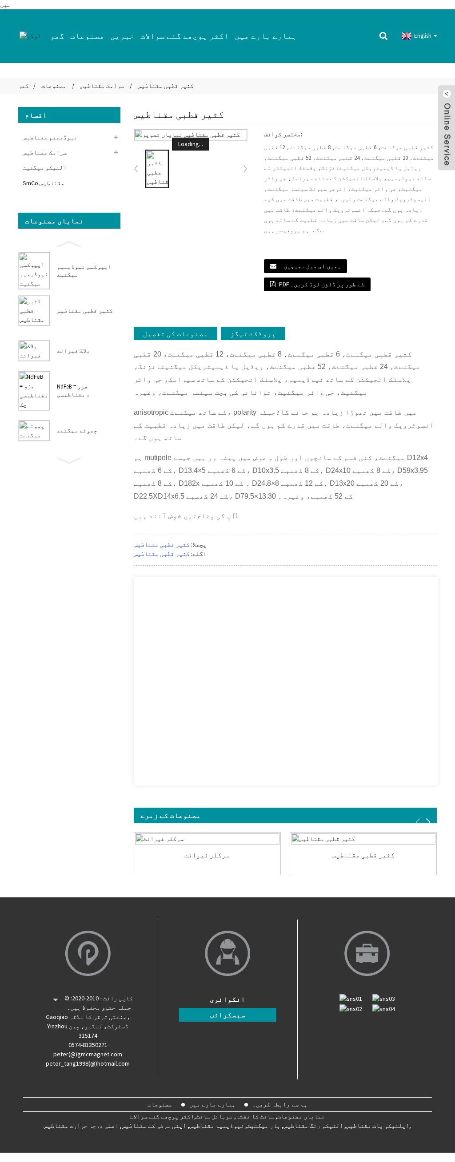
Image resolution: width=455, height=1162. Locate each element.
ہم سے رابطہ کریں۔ (87, 89)
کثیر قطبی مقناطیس (85, 310)
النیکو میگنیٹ (45, 167)
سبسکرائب (227, 1014)
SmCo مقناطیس (43, 183)
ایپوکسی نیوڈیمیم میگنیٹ (84, 270)
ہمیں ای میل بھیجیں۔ (310, 266)
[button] (69, 242)
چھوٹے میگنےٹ (77, 430)
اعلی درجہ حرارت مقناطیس (81, 1126)
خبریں (122, 36)
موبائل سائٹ (214, 1116)
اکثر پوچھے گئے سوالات (184, 36)
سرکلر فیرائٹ (207, 855)
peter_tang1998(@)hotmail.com (88, 1063)
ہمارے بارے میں (266, 36)
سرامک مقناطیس (45, 152)
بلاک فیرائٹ (73, 350)
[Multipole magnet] (363, 839)
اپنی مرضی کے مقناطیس (154, 1126)
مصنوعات (87, 36)
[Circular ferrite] (207, 839)
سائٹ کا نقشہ (255, 1116)
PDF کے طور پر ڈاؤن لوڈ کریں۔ (321, 284)
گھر (57, 36)
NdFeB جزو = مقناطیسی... (73, 390)
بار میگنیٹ (263, 1126)
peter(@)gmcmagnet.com (87, 1054)
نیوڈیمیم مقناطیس (50, 137)
